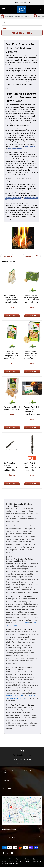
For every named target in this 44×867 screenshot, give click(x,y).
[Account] (37, 9)
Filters (28, 256)
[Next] (40, 2)
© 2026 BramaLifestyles (10, 863)
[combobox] (22, 23)
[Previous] (4, 2)
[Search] (39, 23)
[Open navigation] (9, 9)
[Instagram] (7, 853)
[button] (37, 256)
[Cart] (41, 9)
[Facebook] (3, 853)
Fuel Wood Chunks (15, 149)
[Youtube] (12, 853)
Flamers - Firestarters (13, 197)
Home (5, 28)
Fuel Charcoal (30, 146)
